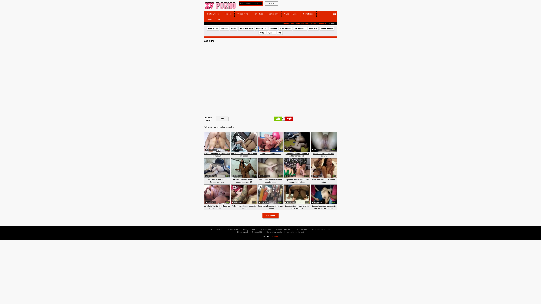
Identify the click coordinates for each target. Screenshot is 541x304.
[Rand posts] (334, 14)
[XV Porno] (220, 5)
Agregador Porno (250, 229)
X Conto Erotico (217, 229)
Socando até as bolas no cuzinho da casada (244, 155)
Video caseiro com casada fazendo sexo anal (217, 181)
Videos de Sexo (327, 29)
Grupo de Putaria (290, 14)
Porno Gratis (261, 29)
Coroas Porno (242, 14)
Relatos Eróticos (213, 19)
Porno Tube (258, 14)
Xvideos (286, 24)
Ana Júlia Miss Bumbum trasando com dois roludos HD (217, 207)
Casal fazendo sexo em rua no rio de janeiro (270, 207)
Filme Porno (213, 29)
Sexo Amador (300, 29)
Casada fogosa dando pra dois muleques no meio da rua (324, 207)
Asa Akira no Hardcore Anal (270, 154)
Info (222, 119)
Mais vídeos (270, 216)
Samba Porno (285, 29)
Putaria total (266, 229)
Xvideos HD (257, 232)
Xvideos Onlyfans (283, 229)
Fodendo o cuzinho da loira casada (323, 155)
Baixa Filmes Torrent (295, 232)
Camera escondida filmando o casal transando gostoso (297, 155)
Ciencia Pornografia (274, 232)
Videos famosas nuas (321, 229)
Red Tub (228, 14)
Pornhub (224, 29)
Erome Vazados (301, 229)
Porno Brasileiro (246, 29)
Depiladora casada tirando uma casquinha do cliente (297, 181)
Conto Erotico (308, 14)
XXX (292, 24)
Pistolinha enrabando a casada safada (244, 207)
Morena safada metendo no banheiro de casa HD (243, 181)
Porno (233, 29)
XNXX (262, 33)
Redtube (273, 29)
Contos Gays (274, 14)
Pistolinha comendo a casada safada (323, 181)
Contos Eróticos (213, 14)
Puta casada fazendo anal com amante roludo (270, 181)
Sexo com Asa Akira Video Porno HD (311, 24)
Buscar (272, 4)
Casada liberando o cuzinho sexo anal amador (217, 155)
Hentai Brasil (242, 232)
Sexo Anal (313, 29)
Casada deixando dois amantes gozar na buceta (297, 207)
